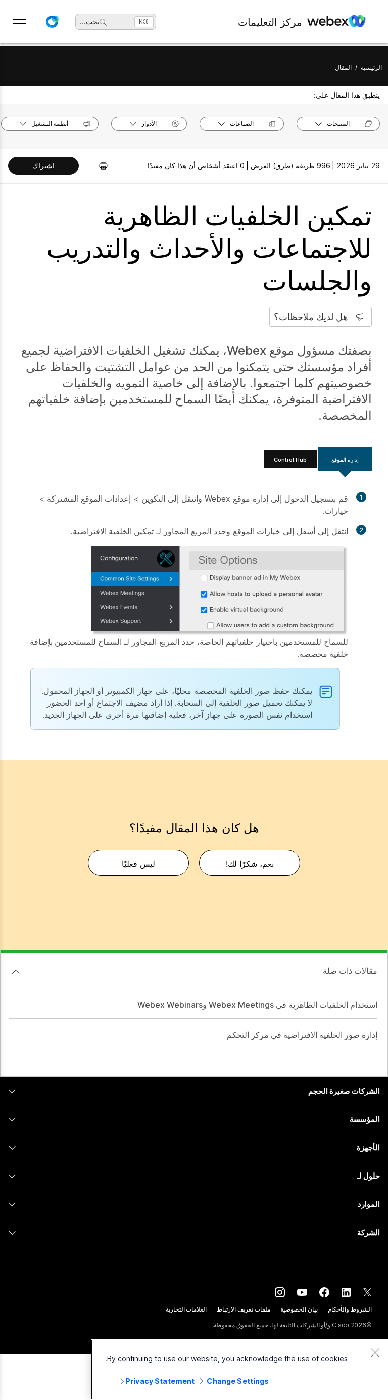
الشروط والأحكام (350, 1309)
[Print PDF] (98, 166)
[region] (239, 1369)
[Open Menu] (19, 22)
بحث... (90, 21)
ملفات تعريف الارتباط (243, 1309)
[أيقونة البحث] (103, 22)
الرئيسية (371, 67)
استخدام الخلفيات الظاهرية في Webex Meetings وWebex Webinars (257, 1005)
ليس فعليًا (138, 864)
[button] (52, 22)
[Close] (375, 1352)
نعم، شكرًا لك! (250, 864)
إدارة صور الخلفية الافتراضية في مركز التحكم (302, 1035)
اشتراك (43, 165)
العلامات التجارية (186, 1309)
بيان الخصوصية (299, 1309)
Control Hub (290, 459)
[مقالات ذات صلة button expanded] (16, 972)
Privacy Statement (160, 1381)
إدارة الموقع (345, 459)
